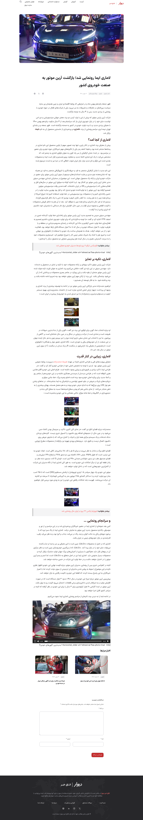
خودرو (100, 94)
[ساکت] (38, 641)
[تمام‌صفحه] (35, 641)
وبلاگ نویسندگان (93, 94)
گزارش (65, 2)
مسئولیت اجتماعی (53, 2)
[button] (43, 93)
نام (102, 739)
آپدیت (82, 2)
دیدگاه (101, 709)
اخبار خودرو (107, 94)
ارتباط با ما (41, 803)
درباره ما (54, 803)
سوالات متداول (87, 803)
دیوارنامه (41, 2)
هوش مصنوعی (29, 2)
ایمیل (68, 739)
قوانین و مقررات (69, 803)
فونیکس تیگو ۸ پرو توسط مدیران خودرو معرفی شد (76, 245)
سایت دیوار (28, 5)
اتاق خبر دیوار (105, 793)
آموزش (73, 2)
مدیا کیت (102, 803)
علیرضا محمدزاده (60, 361)
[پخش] (108, 641)
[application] (71, 621)
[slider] (73, 641)
